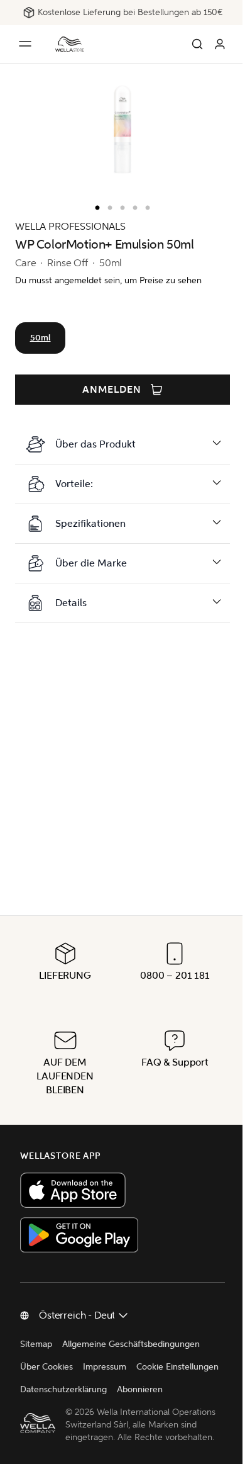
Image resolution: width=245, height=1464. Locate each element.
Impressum (104, 1344)
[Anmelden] (220, 44)
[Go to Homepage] (69, 44)
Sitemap (36, 1321)
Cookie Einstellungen (61, 1366)
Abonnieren (43, 1389)
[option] (94, 205)
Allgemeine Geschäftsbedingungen (131, 1321)
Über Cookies (46, 1344)
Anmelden (111, 389)
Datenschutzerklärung (155, 1366)
